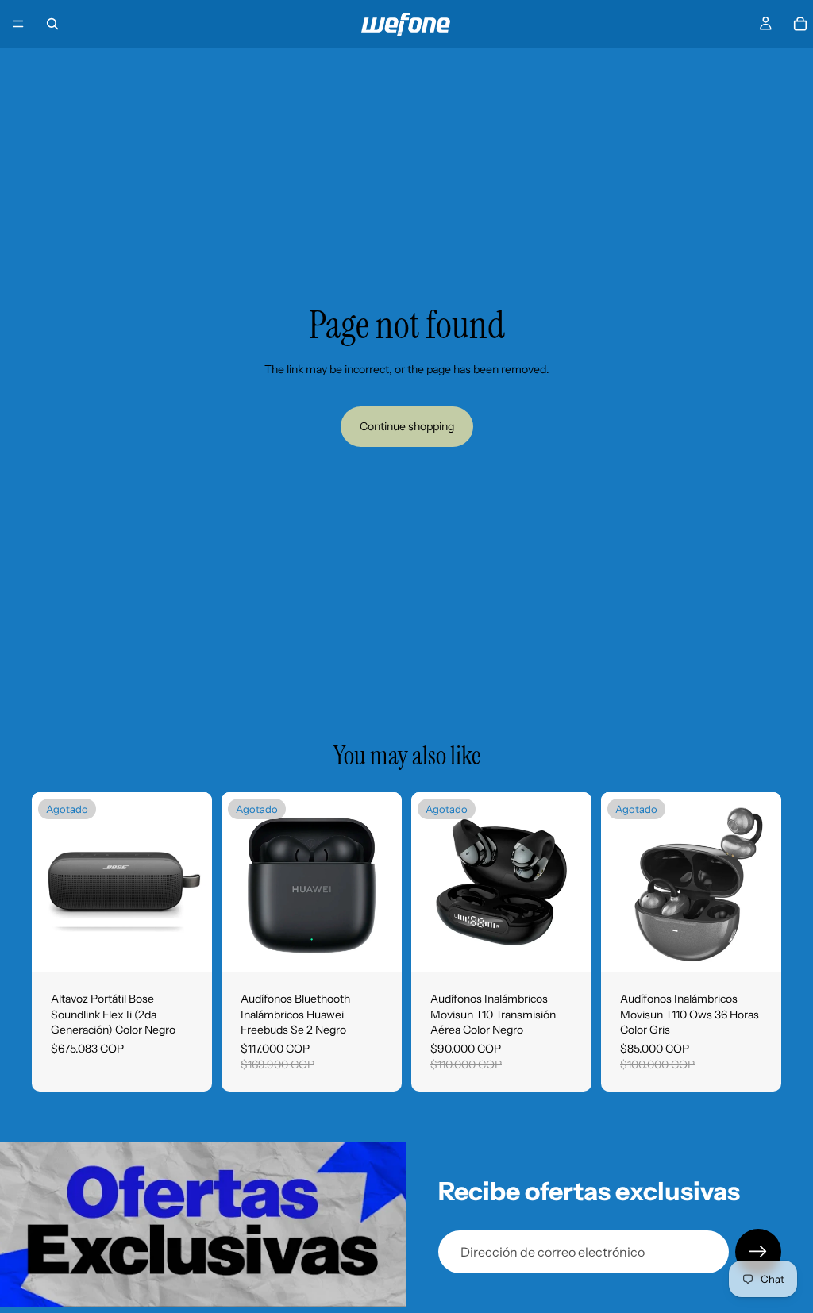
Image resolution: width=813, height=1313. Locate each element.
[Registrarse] (758, 1252)
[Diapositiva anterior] (49, 882)
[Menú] (18, 24)
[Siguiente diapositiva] (194, 882)
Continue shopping (407, 426)
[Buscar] (52, 23)
